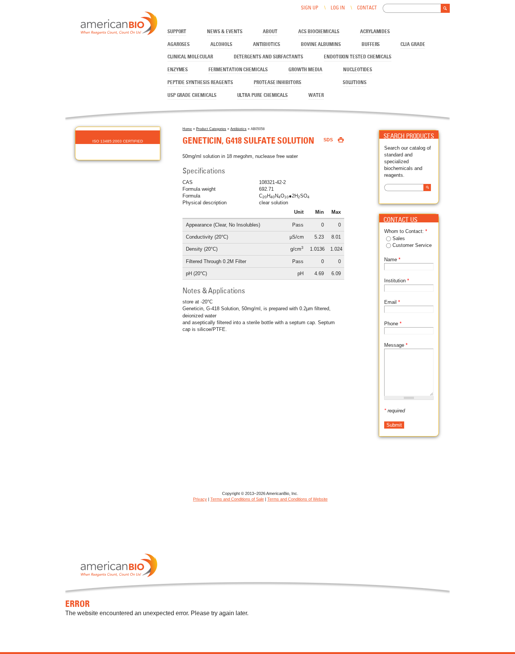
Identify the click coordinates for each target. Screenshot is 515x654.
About (270, 31)
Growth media (305, 69)
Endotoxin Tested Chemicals (357, 57)
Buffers (371, 44)
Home (187, 129)
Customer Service (412, 245)
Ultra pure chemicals (262, 95)
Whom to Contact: (405, 231)
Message (396, 345)
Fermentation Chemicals (238, 69)
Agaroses (178, 44)
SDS (328, 139)
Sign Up (309, 8)
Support (177, 31)
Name (392, 259)
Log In (338, 8)
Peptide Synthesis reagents (200, 82)
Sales (398, 238)
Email (392, 302)
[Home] (119, 24)
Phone (393, 323)
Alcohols (221, 44)
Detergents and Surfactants (268, 57)
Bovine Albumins (321, 44)
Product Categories (211, 129)
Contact (367, 8)
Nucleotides (357, 69)
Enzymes (177, 69)
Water (316, 95)
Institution (396, 280)
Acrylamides (375, 31)
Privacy (200, 499)
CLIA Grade (412, 44)
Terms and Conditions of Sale (237, 499)
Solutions (354, 82)
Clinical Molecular (190, 57)
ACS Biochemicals (318, 31)
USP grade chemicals (191, 95)
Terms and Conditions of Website (297, 499)
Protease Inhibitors (277, 82)
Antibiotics (266, 44)
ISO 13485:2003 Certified (117, 141)
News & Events (224, 31)
